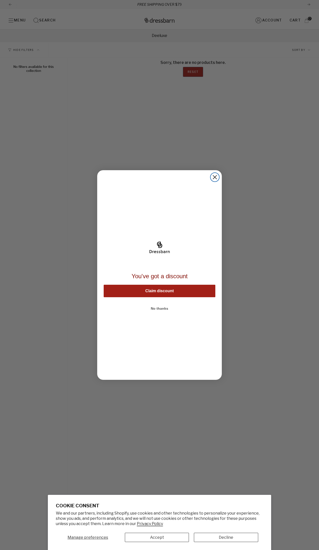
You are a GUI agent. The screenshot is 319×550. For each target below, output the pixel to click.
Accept (157, 537)
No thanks (159, 308)
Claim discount (159, 291)
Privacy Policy (150, 523)
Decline (226, 537)
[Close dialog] (214, 177)
